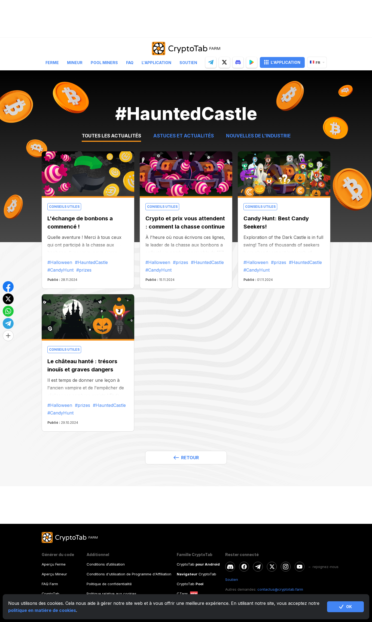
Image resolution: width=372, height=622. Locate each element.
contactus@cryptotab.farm (280, 589)
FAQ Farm (50, 584)
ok (349, 606)
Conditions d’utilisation (106, 564)
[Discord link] (230, 567)
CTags (182, 593)
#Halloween (59, 262)
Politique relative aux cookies (111, 593)
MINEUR (75, 62)
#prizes (84, 270)
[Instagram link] (286, 567)
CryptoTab (50, 593)
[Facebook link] (244, 567)
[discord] (238, 62)
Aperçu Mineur (54, 574)
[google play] (251, 62)
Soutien (188, 62)
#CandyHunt (60, 270)
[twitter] (224, 62)
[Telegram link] (258, 567)
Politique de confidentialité (109, 584)
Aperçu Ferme (54, 564)
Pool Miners (104, 62)
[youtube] (299, 567)
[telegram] (210, 62)
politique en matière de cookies (42, 610)
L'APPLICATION (285, 62)
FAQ (129, 62)
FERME (52, 62)
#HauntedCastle (91, 262)
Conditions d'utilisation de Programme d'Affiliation (129, 574)
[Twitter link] (272, 567)
